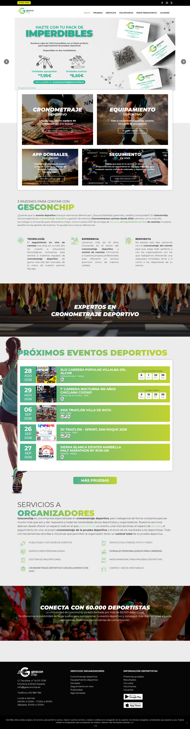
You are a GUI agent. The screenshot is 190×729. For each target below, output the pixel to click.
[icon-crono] (23, 567)
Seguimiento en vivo (81, 686)
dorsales (114, 222)
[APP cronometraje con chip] (133, 695)
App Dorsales (77, 693)
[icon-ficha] (23, 559)
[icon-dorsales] (104, 550)
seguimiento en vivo (135, 222)
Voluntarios (129, 686)
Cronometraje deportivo (83, 676)
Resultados (129, 680)
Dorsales (75, 683)
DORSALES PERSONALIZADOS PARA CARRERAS (135, 551)
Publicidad (76, 689)
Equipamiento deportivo (84, 680)
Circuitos (128, 683)
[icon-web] (23, 550)
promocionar (87, 526)
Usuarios (128, 689)
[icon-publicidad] (23, 542)
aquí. (132, 722)
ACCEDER (164, 13)
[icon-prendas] (103, 559)
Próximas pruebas (133, 676)
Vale (95, 726)
